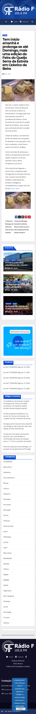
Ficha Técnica (18, 664)
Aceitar (20, 709)
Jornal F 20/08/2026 (10, 378)
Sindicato (6, 601)
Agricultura (7, 467)
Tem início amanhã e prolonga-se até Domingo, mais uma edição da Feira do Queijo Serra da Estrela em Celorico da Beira (15, 54)
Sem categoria (8, 596)
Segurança (7, 591)
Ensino (5, 515)
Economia (7, 505)
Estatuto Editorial (18, 661)
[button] (32, 22)
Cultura (8, 282)
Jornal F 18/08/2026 (10, 388)
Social (5, 607)
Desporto (7, 494)
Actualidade (7, 462)
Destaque (8, 303)
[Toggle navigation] (6, 22)
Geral (5, 531)
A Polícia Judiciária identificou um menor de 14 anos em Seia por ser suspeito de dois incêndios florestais (17, 263)
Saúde (5, 585)
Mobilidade (7, 558)
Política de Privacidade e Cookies (18, 666)
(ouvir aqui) (15, 188)
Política (6, 569)
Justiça (13, 260)
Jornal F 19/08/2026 (10, 383)
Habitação (7, 537)
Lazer (14, 282)
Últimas (25, 282)
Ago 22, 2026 (12, 312)
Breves (8, 260)
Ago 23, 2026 (12, 268)
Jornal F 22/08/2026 (10, 367)
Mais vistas (7, 553)
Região (5, 35)
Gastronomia (8, 526)
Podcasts (25, 21)
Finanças (6, 521)
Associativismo (8, 478)
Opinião (6, 564)
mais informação (19, 706)
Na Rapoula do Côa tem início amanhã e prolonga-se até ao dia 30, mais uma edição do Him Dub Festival (17, 285)
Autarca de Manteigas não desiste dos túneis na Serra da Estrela (9, 226)
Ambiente (7, 472)
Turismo (6, 617)
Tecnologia (7, 612)
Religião (6, 580)
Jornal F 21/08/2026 (10, 372)
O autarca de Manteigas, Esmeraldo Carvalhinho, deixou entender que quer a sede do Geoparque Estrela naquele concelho (21, 226)
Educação (7, 510)
